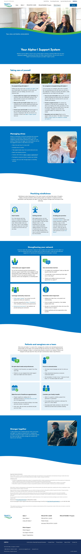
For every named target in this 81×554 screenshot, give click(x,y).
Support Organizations (28, 535)
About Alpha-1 (26, 518)
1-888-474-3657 (13, 549)
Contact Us (74, 542)
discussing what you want (31, 398)
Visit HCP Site (46, 1)
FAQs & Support (26, 530)
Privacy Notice (59, 542)
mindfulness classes (57, 219)
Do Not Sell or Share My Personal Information (36, 542)
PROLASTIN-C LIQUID (46, 518)
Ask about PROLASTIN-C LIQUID (49, 523)
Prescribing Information (54, 1)
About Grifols (67, 542)
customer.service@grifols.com (24, 549)
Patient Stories (44, 520)
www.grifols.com (35, 549)
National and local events (20, 306)
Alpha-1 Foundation (30, 302)
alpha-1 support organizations (31, 154)
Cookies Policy (51, 542)
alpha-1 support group (31, 114)
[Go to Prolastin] (8, 5)
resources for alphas (22, 55)
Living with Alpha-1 (27, 520)
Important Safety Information (66, 1)
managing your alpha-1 (31, 88)
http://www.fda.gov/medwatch (53, 501)
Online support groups (19, 298)
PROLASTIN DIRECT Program (67, 515)
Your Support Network (28, 532)
